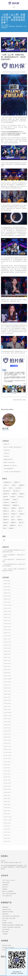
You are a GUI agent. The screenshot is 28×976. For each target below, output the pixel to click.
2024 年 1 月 (6, 675)
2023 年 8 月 (6, 688)
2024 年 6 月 (6, 660)
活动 (19, 516)
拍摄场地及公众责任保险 (7, 911)
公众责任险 (18, 488)
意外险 (13, 511)
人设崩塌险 (21, 485)
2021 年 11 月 (6, 752)
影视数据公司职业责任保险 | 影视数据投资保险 (12, 925)
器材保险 (21, 493)
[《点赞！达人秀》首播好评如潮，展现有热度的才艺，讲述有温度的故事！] (14, 44)
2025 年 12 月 (6, 605)
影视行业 (21, 508)
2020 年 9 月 (6, 792)
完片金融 (6, 502)
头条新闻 (5, 450)
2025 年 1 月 (6, 639)
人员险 (13, 485)
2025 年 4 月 (6, 629)
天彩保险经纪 (5, 884)
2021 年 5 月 (6, 767)
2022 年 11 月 (6, 715)
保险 (11, 488)
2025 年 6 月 (6, 623)
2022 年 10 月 (6, 718)
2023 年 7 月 (6, 691)
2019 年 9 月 (6, 826)
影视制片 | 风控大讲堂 (8, 462)
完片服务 (15, 499)
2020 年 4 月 (6, 807)
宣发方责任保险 (5, 929)
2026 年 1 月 (6, 602)
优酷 (4, 488)
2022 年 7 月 (6, 727)
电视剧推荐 (13, 525)
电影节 (21, 522)
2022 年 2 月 (6, 743)
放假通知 (14, 513)
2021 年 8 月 (6, 761)
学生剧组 (12, 496)
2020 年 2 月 (6, 813)
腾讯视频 (11, 528)
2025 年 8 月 (6, 617)
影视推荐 (13, 508)
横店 (12, 516)
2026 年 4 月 (6, 593)
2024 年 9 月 (6, 651)
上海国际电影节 (7, 482)
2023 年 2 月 (6, 706)
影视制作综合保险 (7, 459)
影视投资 (6, 508)
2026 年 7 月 (6, 583)
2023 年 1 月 (6, 709)
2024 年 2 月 (6, 672)
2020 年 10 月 (6, 789)
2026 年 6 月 (6, 586)
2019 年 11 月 (6, 820)
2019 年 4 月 (6, 838)
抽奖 (20, 511)
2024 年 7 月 (6, 657)
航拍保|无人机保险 (6, 945)
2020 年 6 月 (6, 801)
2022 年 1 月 (6, 746)
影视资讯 (6, 511)
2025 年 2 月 (6, 635)
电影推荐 (13, 522)
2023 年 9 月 (6, 685)
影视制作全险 (5, 914)
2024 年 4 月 (6, 666)
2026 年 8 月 (6, 580)
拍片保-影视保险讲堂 (8, 468)
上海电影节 (17, 482)
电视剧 (5, 525)
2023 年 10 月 (6, 681)
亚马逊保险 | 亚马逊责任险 (8, 947)
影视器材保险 (5, 907)
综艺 (20, 525)
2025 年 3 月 (6, 632)
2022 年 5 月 (6, 734)
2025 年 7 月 (6, 620)
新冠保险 (21, 513)
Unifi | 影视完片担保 (7, 895)
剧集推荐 (14, 493)
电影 (13, 519)
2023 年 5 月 (6, 697)
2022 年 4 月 (6, 737)
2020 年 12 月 (6, 783)
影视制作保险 (6, 505)
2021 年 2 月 (6, 777)
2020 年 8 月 (6, 795)
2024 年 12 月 (6, 642)
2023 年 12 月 (6, 678)
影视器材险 (16, 505)
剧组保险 (6, 493)
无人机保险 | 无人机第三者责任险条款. (12, 471)
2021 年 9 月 (6, 758)
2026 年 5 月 (6, 589)
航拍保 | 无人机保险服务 (7, 891)
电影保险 (20, 519)
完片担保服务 (6, 499)
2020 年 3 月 (6, 810)
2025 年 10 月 (6, 611)
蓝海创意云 (4, 889)
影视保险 (14, 502)
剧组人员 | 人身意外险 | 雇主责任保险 (11, 447)
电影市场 (5, 522)
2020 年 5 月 (6, 804)
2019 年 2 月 (6, 841)
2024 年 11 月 (6, 645)
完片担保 (5, 453)
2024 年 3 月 (6, 669)
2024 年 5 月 (6, 663)
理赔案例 (6, 519)
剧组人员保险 (7, 490)
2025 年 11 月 (6, 608)
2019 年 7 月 (6, 832)
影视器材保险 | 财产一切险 (9, 465)
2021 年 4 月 (6, 770)
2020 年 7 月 (6, 798)
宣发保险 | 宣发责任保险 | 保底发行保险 (11, 927)
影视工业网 (4, 886)
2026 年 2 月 (6, 599)
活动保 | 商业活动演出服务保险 (9, 893)
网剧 (4, 528)
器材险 (5, 496)
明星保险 (6, 516)
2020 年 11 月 (6, 786)
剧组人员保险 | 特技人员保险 (8, 918)
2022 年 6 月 (6, 731)
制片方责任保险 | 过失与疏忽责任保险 (10, 916)
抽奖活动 (6, 513)
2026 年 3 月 (6, 596)
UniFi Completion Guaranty (8, 880)
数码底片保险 (5, 931)
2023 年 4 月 (6, 700)
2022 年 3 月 (6, 740)
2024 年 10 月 (6, 648)
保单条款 (7, 25)
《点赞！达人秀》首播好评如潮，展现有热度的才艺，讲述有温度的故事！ (13, 56)
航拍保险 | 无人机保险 (7, 922)
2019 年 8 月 (6, 829)
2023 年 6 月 (6, 694)
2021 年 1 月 (6, 780)
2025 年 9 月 (6, 614)
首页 (2, 25)
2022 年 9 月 (6, 721)
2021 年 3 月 (6, 774)
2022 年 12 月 (6, 712)
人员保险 (6, 485)
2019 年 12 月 (6, 816)
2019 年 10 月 (6, 823)
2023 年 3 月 (6, 703)
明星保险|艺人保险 (6, 909)
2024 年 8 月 (6, 654)
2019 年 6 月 (6, 835)
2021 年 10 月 (6, 755)
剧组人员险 (16, 490)
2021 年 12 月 (6, 749)
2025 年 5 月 (6, 626)
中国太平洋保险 (5, 882)
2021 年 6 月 (6, 764)
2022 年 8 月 (6, 724)
